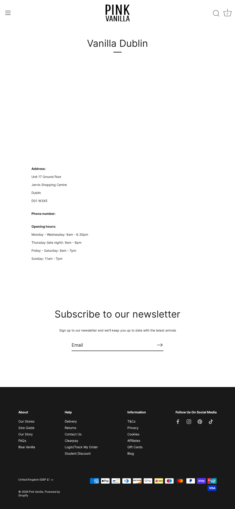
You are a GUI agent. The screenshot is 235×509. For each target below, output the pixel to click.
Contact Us (73, 434)
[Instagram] (189, 421)
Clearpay (71, 441)
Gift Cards (135, 447)
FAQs (22, 441)
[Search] (216, 13)
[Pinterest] (200, 421)
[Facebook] (178, 421)
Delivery (71, 421)
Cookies (133, 434)
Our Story (25, 434)
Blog (130, 453)
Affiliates (133, 441)
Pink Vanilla (36, 491)
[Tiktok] (211, 421)
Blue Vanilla (26, 447)
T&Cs (131, 421)
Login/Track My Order (81, 447)
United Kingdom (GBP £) (34, 479)
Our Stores (26, 421)
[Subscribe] (160, 345)
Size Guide (26, 428)
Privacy (133, 428)
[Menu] (8, 13)
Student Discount (78, 453)
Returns (70, 428)
